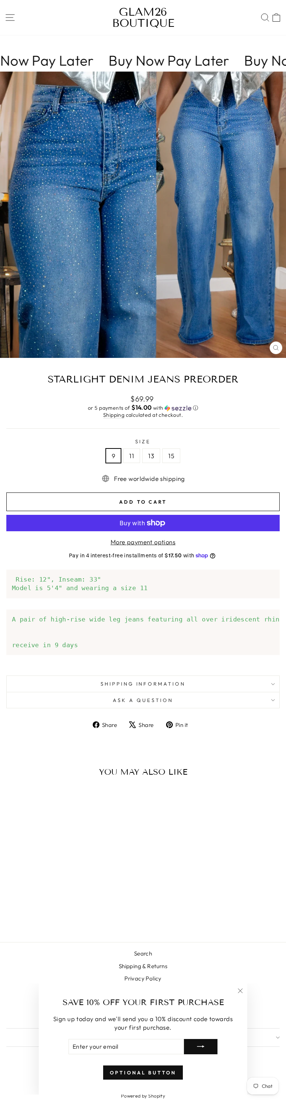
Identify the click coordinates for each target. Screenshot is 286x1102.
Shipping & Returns (143, 966)
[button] (143, 408)
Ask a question (143, 700)
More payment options (143, 542)
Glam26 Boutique (143, 17)
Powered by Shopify (143, 1096)
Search (143, 953)
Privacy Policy (143, 978)
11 (131, 456)
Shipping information (143, 684)
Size (143, 441)
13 (151, 456)
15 (171, 456)
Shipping (113, 415)
